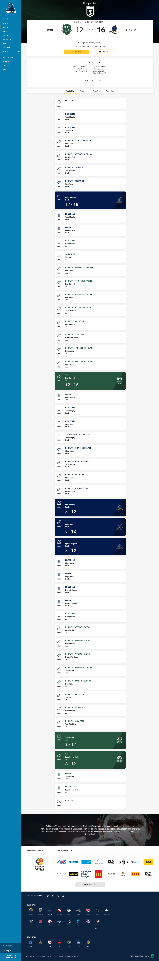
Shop (5, 69)
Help (55, 956)
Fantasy (7, 43)
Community (8, 39)
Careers (49, 956)
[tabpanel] (90, 454)
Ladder (6, 31)
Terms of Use (30, 956)
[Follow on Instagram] (63, 896)
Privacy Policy (40, 956)
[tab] (70, 91)
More (5, 51)
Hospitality (7, 61)
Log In (8, 951)
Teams (6, 35)
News (5, 19)
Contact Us (62, 956)
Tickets (6, 65)
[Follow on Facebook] (53, 896)
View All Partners (90, 884)
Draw (5, 27)
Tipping (6, 47)
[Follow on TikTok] (48, 896)
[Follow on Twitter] (58, 896)
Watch (6, 23)
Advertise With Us (72, 956)
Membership (8, 57)
